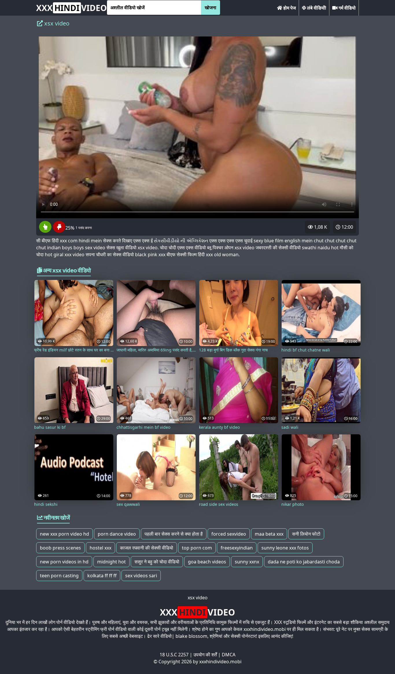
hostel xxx (100, 548)
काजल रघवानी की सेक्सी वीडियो (146, 548)
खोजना (210, 7)
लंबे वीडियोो (316, 8)
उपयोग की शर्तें (205, 654)
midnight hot (111, 561)
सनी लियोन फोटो (306, 534)
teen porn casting (59, 575)
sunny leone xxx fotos (285, 548)
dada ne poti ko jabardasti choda (304, 561)
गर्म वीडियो (346, 8)
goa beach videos (207, 561)
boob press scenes (60, 548)
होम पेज (289, 8)
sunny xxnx (247, 561)
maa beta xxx (269, 534)
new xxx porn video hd (64, 534)
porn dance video (117, 534)
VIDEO (71, 7)
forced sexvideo (228, 534)
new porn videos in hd (64, 561)
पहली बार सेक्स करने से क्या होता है (174, 534)
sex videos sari (141, 575)
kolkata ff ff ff (102, 575)
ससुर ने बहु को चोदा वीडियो (156, 561)
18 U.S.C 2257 (174, 654)
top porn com (197, 548)
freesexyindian (237, 548)
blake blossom (191, 636)
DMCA (228, 654)
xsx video (198, 597)
